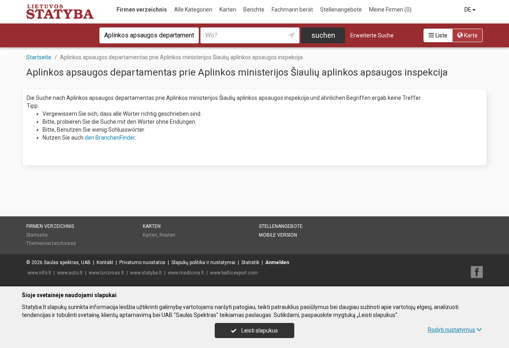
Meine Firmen (390, 9)
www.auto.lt (70, 273)
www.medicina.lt (186, 273)
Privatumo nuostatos (142, 262)
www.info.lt (39, 273)
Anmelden (277, 262)
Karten (228, 9)
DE (468, 9)
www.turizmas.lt (106, 273)
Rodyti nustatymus (451, 330)
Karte (470, 35)
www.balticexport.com (234, 273)
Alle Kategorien (193, 9)
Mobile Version (278, 235)
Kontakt (105, 262)
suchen (323, 35)
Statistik (250, 262)
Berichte (253, 9)
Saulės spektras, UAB (67, 262)
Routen (167, 235)
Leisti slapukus (259, 330)
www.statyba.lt (146, 273)
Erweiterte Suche (372, 35)
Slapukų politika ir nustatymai (203, 262)
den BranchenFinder (110, 137)
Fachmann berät (292, 9)
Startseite (37, 235)
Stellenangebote (341, 9)
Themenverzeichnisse (51, 243)
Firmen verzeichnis (142, 9)
